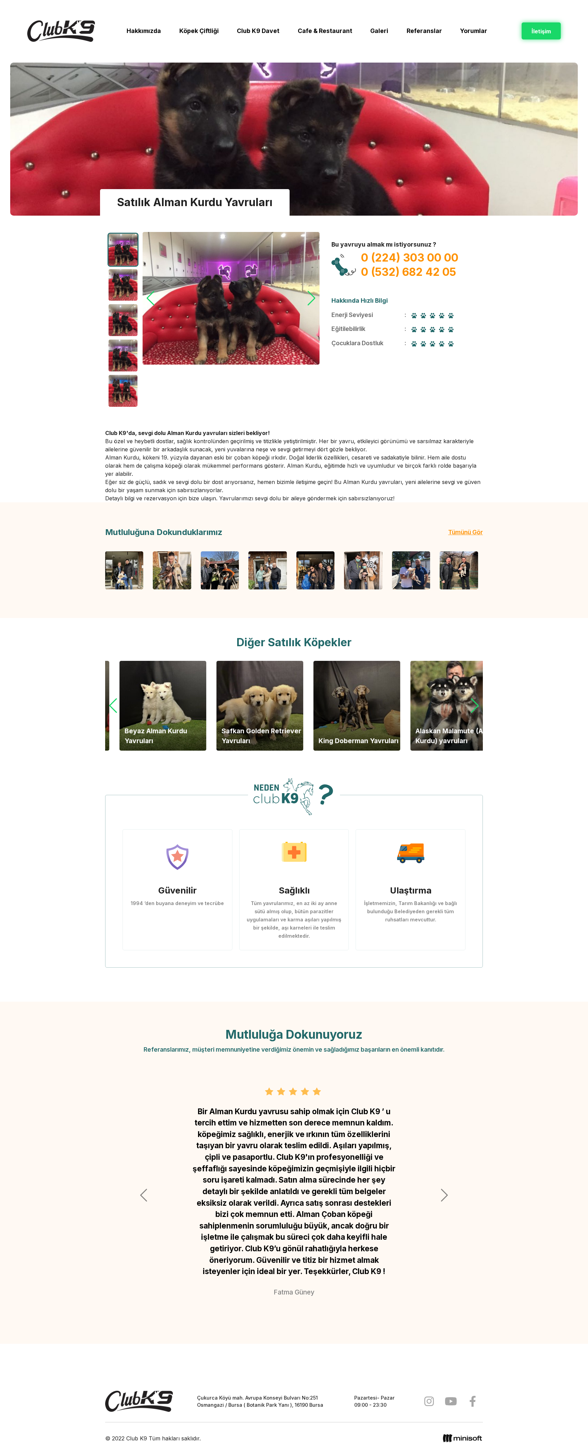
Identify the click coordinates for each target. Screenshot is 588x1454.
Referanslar (424, 30)
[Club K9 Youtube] (451, 1401)
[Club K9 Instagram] (429, 1401)
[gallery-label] (124, 570)
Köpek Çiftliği (199, 30)
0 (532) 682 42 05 (408, 272)
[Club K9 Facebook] (472, 1401)
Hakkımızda (144, 30)
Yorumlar (473, 30)
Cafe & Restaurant (325, 30)
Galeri (379, 30)
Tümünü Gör (465, 532)
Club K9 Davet (258, 30)
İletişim (541, 31)
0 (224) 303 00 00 (409, 257)
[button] (311, 298)
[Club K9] (139, 1401)
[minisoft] (462, 1438)
